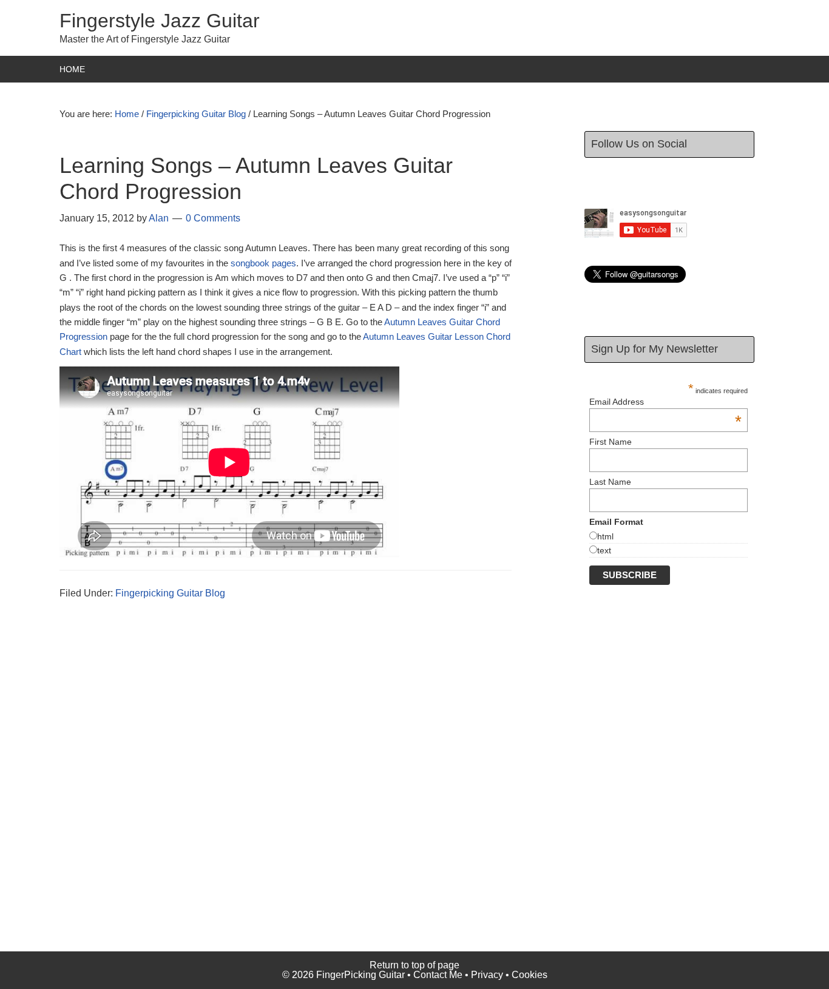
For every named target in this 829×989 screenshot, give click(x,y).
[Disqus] (293, 795)
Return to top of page (414, 965)
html (605, 536)
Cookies (529, 975)
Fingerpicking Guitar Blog (170, 593)
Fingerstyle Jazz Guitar (159, 21)
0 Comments (213, 218)
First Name (610, 442)
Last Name (610, 482)
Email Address (665, 402)
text (604, 550)
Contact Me (437, 975)
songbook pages (263, 263)
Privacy (487, 975)
